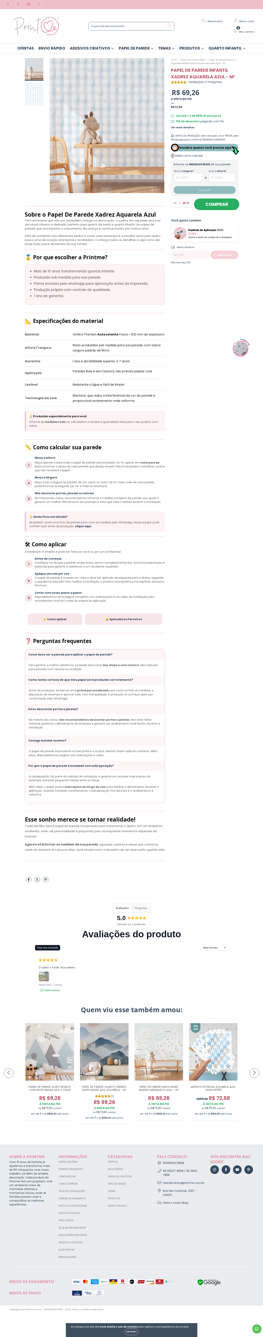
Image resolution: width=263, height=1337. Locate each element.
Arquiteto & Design (70, 1242)
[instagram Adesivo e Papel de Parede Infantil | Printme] (8, 6)
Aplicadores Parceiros (73, 1235)
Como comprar (68, 1183)
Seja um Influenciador (72, 1227)
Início (174, 59)
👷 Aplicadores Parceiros (124, 619)
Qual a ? (184, 171)
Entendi (131, 1331)
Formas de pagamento (72, 1198)
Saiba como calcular (189, 156)
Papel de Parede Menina (222, 59)
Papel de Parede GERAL (192, 59)
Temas (165, 48)
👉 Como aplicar (55, 619)
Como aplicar (67, 1176)
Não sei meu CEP (180, 262)
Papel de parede (135, 48)
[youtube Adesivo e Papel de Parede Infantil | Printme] (29, 6)
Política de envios (69, 1213)
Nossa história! (68, 1161)
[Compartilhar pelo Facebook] (29, 881)
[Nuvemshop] (242, 1309)
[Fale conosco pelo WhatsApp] (256, 1328)
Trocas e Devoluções (72, 1191)
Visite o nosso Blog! (175, 1203)
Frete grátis (66, 1220)
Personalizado (67, 1257)
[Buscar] (169, 25)
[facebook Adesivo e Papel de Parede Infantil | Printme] (18, 6)
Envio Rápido (52, 48)
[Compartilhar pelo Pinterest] (46, 881)
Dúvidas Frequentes (71, 1169)
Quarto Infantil (225, 48)
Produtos (190, 48)
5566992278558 (173, 1163)
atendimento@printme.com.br (183, 1183)
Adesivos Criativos (90, 48)
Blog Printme (67, 1249)
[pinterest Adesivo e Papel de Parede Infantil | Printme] (39, 6)
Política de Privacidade (73, 1205)
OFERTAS (25, 48)
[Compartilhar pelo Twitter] (37, 881)
